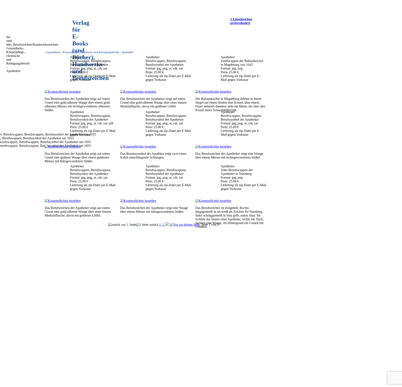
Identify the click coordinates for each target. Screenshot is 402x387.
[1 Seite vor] (167, 224)
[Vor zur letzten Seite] (185, 224)
